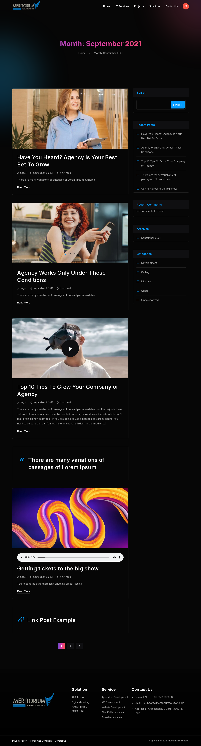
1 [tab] (64, 253)
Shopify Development (113, 712)
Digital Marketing (80, 702)
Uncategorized (150, 300)
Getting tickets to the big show (58, 568)
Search (141, 92)
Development (149, 262)
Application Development (115, 697)
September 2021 (151, 237)
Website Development (113, 707)
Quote (144, 290)
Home (106, 6)
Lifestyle (146, 281)
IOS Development (111, 702)
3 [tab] (74, 253)
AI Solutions (78, 697)
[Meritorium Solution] (27, 6)
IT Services (122, 6)
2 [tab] (69, 253)
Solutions (154, 6)
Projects (139, 6)
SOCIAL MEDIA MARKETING (79, 709)
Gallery (145, 272)
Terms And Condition (41, 740)
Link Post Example (51, 620)
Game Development (112, 717)
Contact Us (172, 6)
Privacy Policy (19, 740)
